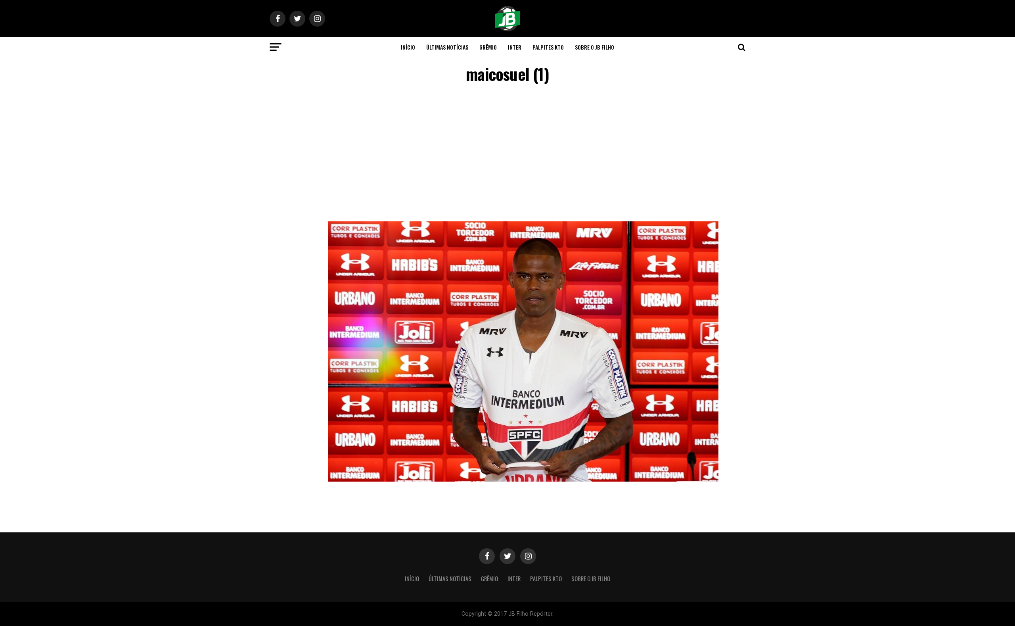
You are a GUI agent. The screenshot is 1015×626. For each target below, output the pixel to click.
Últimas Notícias (447, 47)
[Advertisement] (507, 153)
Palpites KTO (548, 47)
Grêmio (488, 47)
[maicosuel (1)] (523, 479)
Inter (514, 47)
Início (408, 47)
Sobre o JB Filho (594, 47)
